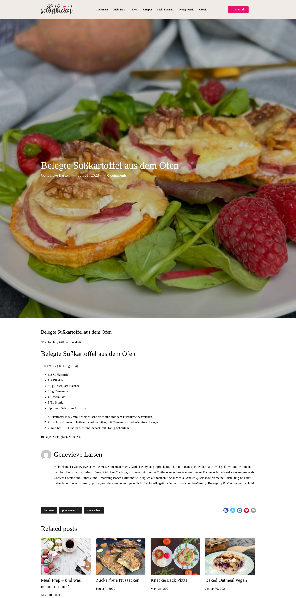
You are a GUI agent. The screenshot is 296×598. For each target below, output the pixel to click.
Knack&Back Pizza (169, 580)
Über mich (102, 9)
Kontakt (240, 9)
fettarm (49, 510)
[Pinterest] (246, 510)
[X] (232, 510)
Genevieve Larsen (78, 454)
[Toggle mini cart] (253, 9)
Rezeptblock (186, 9)
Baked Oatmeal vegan (226, 580)
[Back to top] (286, 588)
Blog (134, 9)
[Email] (253, 510)
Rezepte (147, 9)
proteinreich (70, 510)
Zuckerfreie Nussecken (117, 580)
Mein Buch (119, 9)
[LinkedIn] (239, 510)
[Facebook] (226, 510)
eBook (203, 9)
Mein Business (165, 9)
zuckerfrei (94, 510)
